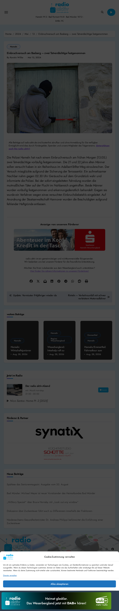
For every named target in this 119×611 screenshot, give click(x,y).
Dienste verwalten (10, 575)
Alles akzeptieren (59, 584)
